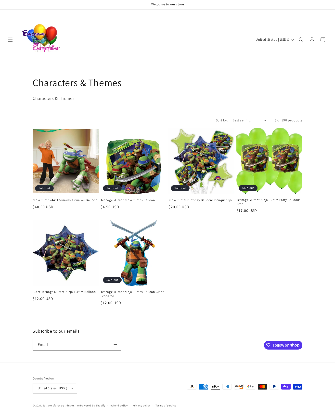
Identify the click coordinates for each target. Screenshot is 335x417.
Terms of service (165, 405)
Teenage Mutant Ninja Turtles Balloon (128, 200)
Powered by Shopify (92, 405)
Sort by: (222, 120)
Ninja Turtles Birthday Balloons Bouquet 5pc (200, 200)
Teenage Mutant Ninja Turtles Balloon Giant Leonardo (132, 294)
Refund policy (119, 405)
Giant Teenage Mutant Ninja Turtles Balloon (64, 292)
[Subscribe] (115, 344)
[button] (10, 39)
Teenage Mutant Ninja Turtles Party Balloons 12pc (268, 202)
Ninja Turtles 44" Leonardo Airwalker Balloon (65, 200)
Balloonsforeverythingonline (61, 405)
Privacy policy (141, 405)
